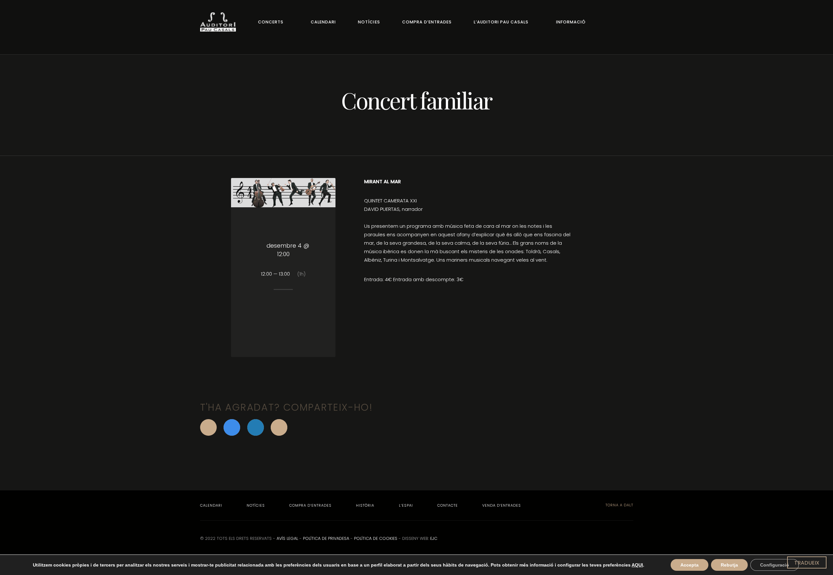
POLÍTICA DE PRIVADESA (326, 538)
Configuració (774, 565)
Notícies (369, 22)
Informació (571, 22)
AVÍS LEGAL (287, 538)
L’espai (406, 505)
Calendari (323, 22)
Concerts (270, 22)
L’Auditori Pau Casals (501, 22)
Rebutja (729, 565)
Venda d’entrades (501, 505)
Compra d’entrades (427, 22)
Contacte (447, 505)
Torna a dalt (618, 505)
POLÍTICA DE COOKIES (375, 538)
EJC (433, 538)
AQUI (637, 565)
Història (365, 505)
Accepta (689, 565)
